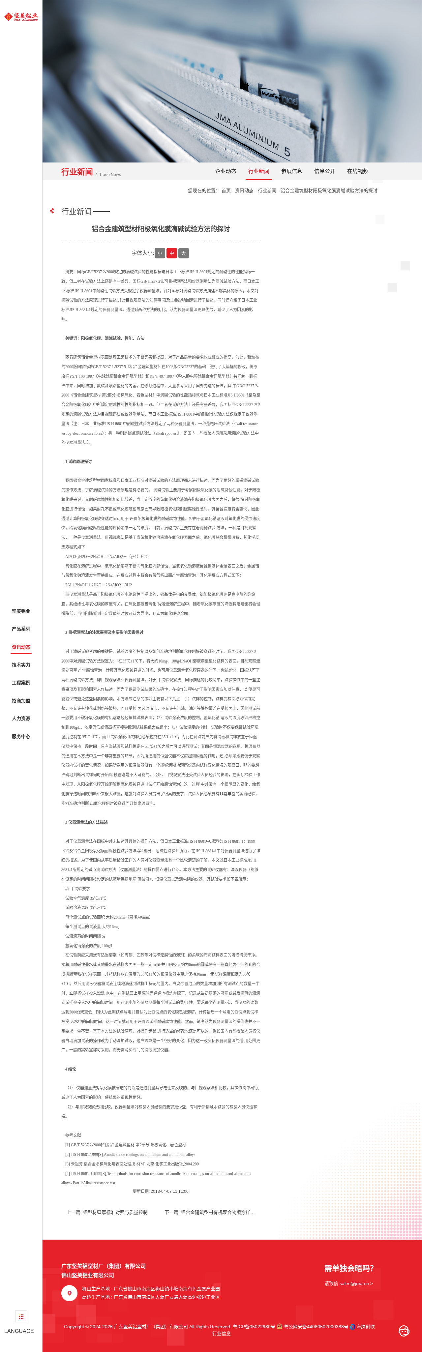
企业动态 (225, 171)
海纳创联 (365, 1326)
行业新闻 (258, 171)
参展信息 (291, 171)
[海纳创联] (353, 1326)
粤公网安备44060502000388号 (315, 1326)
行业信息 (219, 1333)
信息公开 (324, 171)
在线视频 (357, 171)
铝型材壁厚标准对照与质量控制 (115, 1212)
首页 (226, 190)
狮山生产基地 (151, 1288)
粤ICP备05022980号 (254, 1326)
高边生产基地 (151, 1297)
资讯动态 (244, 190)
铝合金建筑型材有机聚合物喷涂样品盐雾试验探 (229, 1212)
